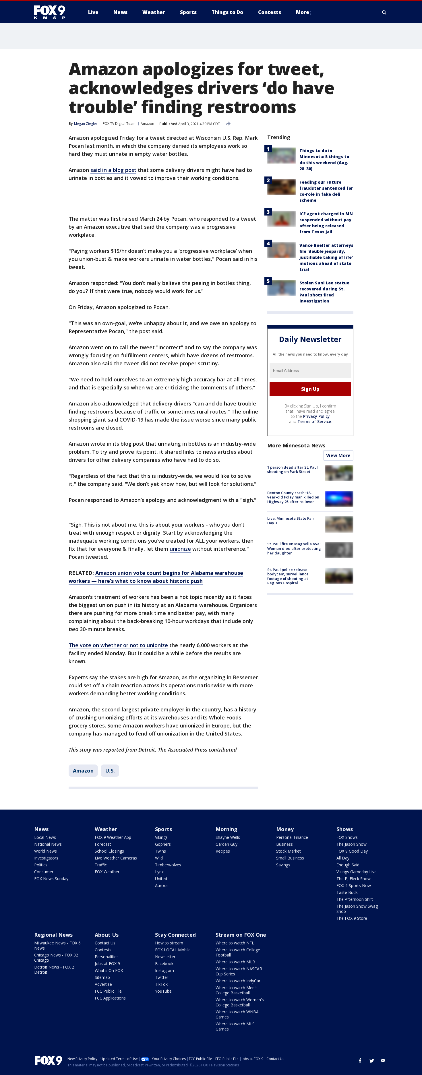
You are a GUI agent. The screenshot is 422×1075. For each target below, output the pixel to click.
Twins (160, 851)
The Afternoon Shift (354, 899)
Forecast (103, 844)
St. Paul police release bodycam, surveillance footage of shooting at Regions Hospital (288, 576)
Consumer (43, 871)
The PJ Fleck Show (353, 878)
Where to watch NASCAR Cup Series (239, 971)
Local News (45, 837)
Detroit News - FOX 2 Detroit (54, 969)
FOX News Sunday (51, 878)
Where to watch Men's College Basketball (237, 990)
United (161, 878)
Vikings (161, 837)
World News (45, 851)
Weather (106, 829)
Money (285, 829)
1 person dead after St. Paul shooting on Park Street (292, 469)
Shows (344, 829)
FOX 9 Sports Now (353, 885)
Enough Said (347, 865)
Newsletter (165, 956)
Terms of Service (314, 421)
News (41, 829)
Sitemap (102, 977)
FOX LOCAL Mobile (173, 949)
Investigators (46, 858)
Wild (159, 858)
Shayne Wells (228, 837)
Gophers (163, 844)
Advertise (103, 984)
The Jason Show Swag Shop (357, 908)
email (383, 1060)
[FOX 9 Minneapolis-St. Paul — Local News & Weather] (53, 12)
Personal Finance (292, 837)
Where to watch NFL (235, 943)
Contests (103, 949)
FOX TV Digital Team (119, 123)
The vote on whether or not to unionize (118, 645)
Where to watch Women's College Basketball (240, 1002)
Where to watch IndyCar (238, 980)
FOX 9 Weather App (113, 837)
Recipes (223, 851)
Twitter (161, 977)
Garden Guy (226, 844)
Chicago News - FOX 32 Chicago (56, 957)
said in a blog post (113, 169)
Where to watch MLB (235, 962)
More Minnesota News (296, 445)
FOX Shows (347, 837)
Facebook (164, 963)
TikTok (161, 984)
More (302, 12)
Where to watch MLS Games (235, 1026)
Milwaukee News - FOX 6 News (57, 945)
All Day (342, 858)
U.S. (110, 770)
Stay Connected (175, 934)
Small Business (290, 858)
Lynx (159, 871)
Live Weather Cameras (116, 858)
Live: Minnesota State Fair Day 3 (290, 520)
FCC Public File (108, 991)
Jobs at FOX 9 (107, 963)
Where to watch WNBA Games (237, 1014)
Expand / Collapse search (384, 12)
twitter (371, 1060)
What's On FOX (109, 970)
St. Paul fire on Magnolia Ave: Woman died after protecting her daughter (294, 549)
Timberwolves (168, 865)
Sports (163, 829)
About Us (107, 934)
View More (338, 455)
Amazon (147, 123)
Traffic (101, 865)
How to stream (169, 943)
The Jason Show (351, 844)
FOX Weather (107, 871)
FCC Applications (110, 998)
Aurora (161, 885)
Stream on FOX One (241, 934)
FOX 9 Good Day (352, 851)
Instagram (164, 970)
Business (284, 844)
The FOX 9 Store (351, 918)
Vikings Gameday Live (356, 871)
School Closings (109, 851)
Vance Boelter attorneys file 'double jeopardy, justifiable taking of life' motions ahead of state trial (326, 257)
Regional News (53, 934)
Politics (40, 865)
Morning (226, 829)
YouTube (163, 991)
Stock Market (288, 851)
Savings (283, 865)
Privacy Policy (316, 416)
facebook (360, 1060)
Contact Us (105, 943)
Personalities (107, 956)
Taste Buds (347, 892)
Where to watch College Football (238, 952)
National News (48, 844)
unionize (180, 548)
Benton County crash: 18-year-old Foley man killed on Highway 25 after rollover (293, 497)
